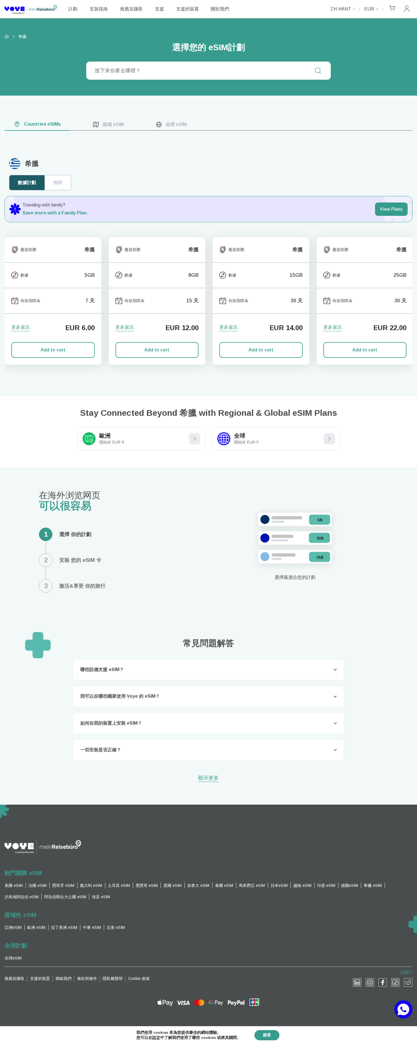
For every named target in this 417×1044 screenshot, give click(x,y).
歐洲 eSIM (36, 927)
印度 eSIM (326, 885)
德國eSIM (349, 885)
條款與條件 (87, 978)
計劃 (72, 9)
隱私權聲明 (113, 978)
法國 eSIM (37, 885)
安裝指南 (99, 9)
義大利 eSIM (91, 885)
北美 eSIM (116, 927)
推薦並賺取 (131, 9)
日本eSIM (279, 885)
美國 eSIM (14, 885)
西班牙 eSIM (63, 885)
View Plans (391, 209)
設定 (156, 1037)
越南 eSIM (302, 885)
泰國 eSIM (224, 885)
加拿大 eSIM (198, 885)
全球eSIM (13, 958)
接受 (267, 1035)
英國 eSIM (172, 885)
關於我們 (220, 9)
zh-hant (340, 9)
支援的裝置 (187, 9)
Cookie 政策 (139, 978)
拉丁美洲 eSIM (64, 927)
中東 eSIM (92, 927)
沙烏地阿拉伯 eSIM (22, 897)
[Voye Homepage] (31, 9)
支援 (159, 9)
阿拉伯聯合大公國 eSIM (65, 897)
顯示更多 (208, 778)
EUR (369, 9)
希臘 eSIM (373, 885)
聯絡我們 (63, 978)
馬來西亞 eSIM (252, 885)
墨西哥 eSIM (147, 885)
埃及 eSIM (101, 897)
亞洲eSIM (13, 927)
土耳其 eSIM (119, 885)
